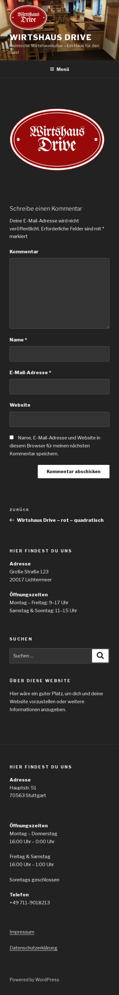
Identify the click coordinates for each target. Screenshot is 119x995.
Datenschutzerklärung (33, 948)
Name (18, 340)
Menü (62, 69)
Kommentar (24, 252)
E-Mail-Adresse (30, 372)
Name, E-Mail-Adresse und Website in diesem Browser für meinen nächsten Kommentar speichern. (55, 446)
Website (20, 405)
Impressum (22, 932)
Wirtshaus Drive (51, 37)
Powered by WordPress (34, 979)
